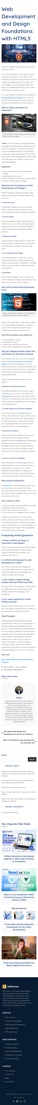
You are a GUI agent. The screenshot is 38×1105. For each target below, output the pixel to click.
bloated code (7, 396)
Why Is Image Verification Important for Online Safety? (19, 793)
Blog (7, 1078)
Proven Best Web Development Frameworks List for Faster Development (19, 927)
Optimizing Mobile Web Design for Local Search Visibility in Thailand (19, 800)
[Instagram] (25, 1101)
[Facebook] (13, 1101)
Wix (11, 361)
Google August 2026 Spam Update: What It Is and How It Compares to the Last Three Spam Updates (18, 773)
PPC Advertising (11, 1032)
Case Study (10, 1081)
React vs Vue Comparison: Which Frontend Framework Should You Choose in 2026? (19, 897)
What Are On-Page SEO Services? (14, 787)
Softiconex (7, 485)
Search (4, 755)
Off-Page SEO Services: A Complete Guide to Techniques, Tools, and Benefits (18, 781)
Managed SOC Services (14, 1055)
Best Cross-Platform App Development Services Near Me (18, 741)
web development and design (12, 98)
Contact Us (9, 1074)
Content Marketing (12, 1058)
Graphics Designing (12, 1044)
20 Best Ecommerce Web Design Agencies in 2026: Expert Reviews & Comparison (19, 859)
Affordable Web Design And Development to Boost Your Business (18, 732)
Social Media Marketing (14, 1051)
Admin (19, 698)
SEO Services (10, 1017)
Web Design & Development (15, 1025)
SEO (19, 441)
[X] (21, 1101)
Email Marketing (11, 1048)
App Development (12, 1028)
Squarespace (17, 361)
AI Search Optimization (14, 1021)
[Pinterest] (17, 1101)
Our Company (10, 1071)
